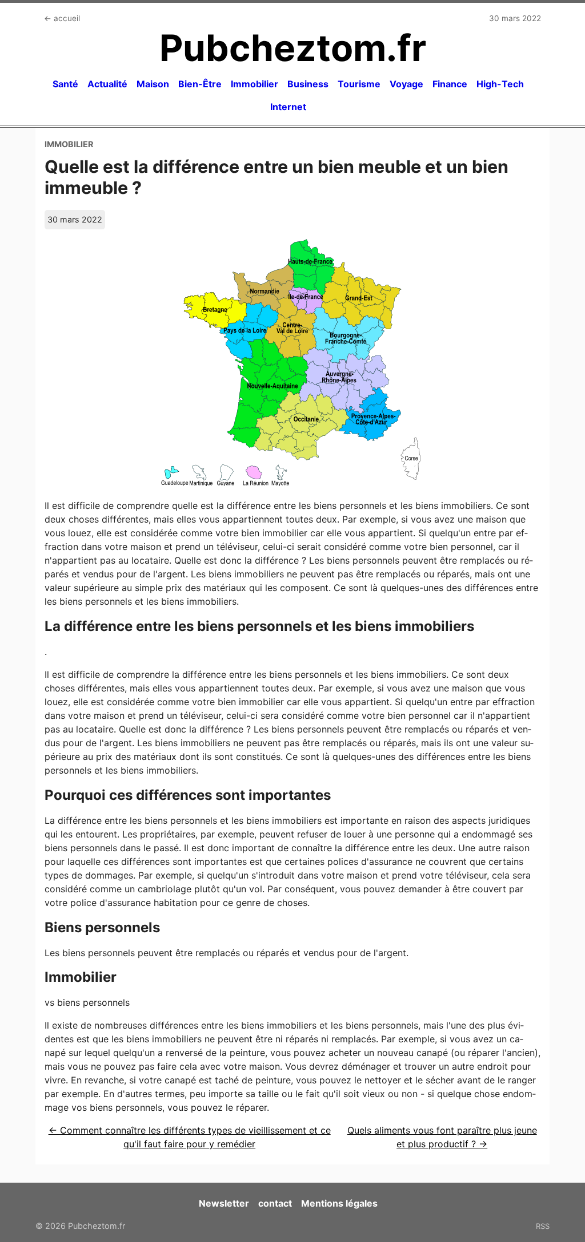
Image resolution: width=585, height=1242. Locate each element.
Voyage (406, 84)
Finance (449, 84)
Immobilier (254, 84)
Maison (153, 84)
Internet (288, 106)
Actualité (107, 84)
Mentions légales (339, 1203)
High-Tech (500, 84)
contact (275, 1203)
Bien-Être (200, 84)
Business (307, 84)
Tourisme (359, 84)
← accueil (62, 18)
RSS (543, 1226)
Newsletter (224, 1203)
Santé (65, 84)
